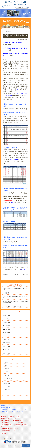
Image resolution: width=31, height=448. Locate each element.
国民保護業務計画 (5, 431)
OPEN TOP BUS (8, 378)
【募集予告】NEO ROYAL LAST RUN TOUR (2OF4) (15, 293)
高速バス (7, 368)
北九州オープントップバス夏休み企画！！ (13, 306)
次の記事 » (25, 274)
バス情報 (5, 362)
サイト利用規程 (5, 420)
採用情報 (5, 397)
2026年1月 (5, 332)
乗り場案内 (4, 409)
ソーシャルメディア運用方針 (8, 418)
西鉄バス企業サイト (21, 411)
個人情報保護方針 (16, 420)
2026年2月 (5, 329)
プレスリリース (20, 416)
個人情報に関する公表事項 (8, 422)
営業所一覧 (4, 411)
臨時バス (7, 375)
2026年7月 (5, 319)
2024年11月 (6, 349)
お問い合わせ (4, 433)
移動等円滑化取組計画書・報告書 (9, 428)
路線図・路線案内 (5, 407)
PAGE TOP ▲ (26, 445)
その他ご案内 (6, 383)
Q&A (11, 411)
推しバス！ (7, 389)
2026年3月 (5, 325)
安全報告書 (20, 422)
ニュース (5, 393)
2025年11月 (6, 339)
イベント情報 (6, 386)
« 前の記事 (5, 274)
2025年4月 (5, 346)
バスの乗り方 (22, 409)
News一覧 (15, 274)
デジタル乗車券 (14, 159)
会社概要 (3, 416)
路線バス (7, 365)
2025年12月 (6, 336)
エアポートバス (17, 39)
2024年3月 (5, 353)
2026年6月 (5, 322)
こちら (21, 82)
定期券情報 (13, 409)
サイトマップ (16, 431)
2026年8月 (5, 315)
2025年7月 (5, 342)
